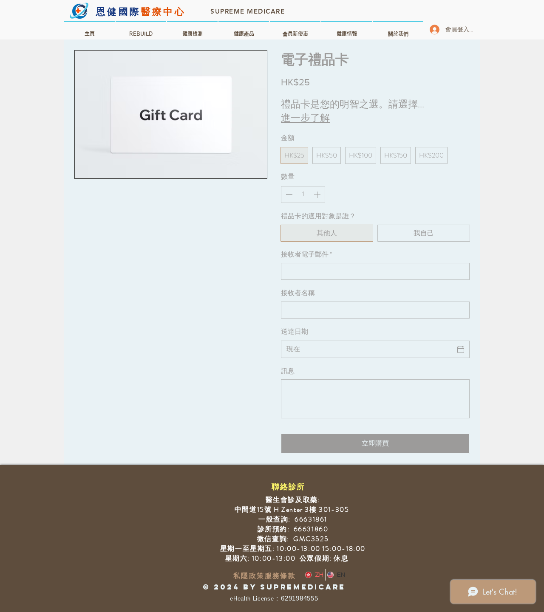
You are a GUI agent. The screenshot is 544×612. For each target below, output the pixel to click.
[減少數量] (288, 194)
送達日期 (294, 331)
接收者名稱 (298, 293)
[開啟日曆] (461, 349)
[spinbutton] (303, 194)
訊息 (288, 371)
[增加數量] (318, 194)
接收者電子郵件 (306, 254)
